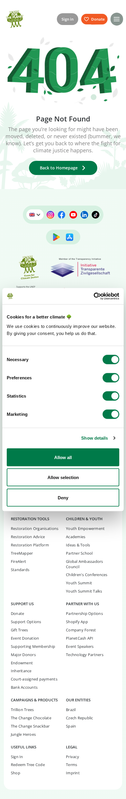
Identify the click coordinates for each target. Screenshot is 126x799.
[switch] (111, 377)
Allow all (63, 457)
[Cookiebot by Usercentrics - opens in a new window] (93, 296)
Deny (63, 497)
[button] (116, 19)
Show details (94, 438)
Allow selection (63, 477)
